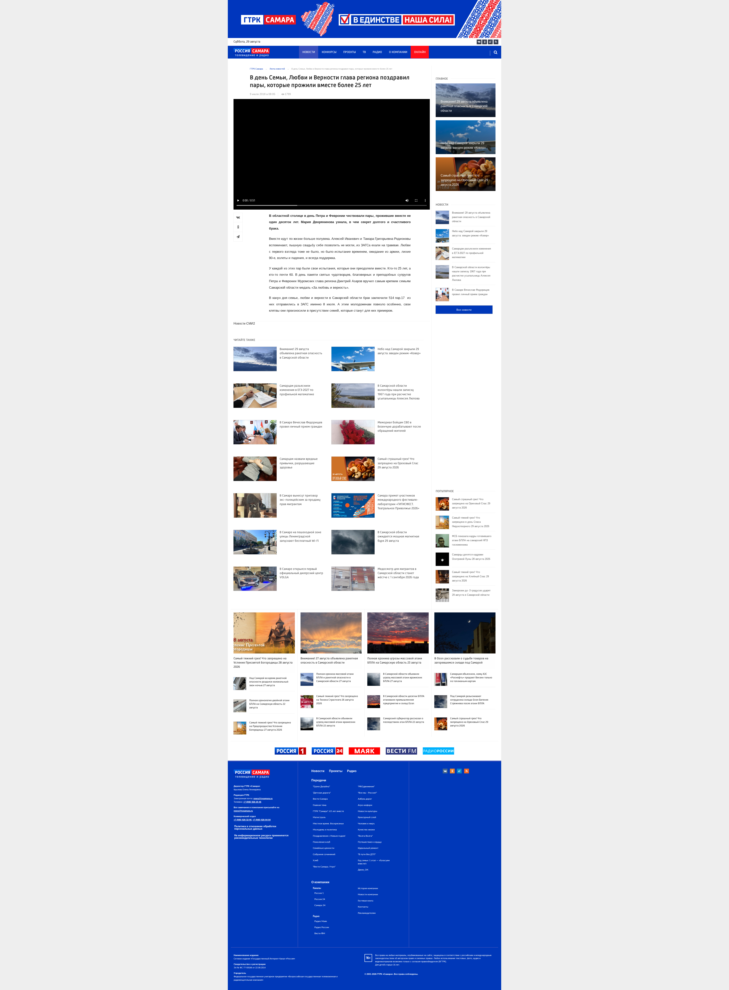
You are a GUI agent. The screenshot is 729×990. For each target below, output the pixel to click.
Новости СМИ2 (244, 323)
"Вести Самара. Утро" (324, 867)
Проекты (349, 52)
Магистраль (319, 817)
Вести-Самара (320, 799)
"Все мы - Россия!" (367, 793)
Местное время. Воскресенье (328, 823)
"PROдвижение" (366, 786)
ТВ (364, 52)
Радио (377, 52)
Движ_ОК (363, 870)
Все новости (464, 309)
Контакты (363, 907)
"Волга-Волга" (365, 836)
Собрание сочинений (324, 854)
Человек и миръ (366, 823)
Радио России (321, 927)
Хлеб (315, 860)
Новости (308, 52)
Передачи (318, 780)
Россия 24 (319, 899)
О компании (398, 52)
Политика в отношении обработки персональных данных (255, 827)
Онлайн (420, 52)
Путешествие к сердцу (370, 842)
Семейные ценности (323, 848)
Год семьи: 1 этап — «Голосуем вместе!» (374, 862)
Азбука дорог (365, 799)
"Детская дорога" (322, 793)
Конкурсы (329, 52)
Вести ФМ (319, 933)
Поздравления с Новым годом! (329, 836)
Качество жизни (366, 829)
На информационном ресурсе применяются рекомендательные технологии (261, 836)
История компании (368, 888)
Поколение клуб (321, 842)
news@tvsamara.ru (263, 798)
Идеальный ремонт (368, 848)
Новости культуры (367, 811)
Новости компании (368, 894)
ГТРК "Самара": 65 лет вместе (328, 811)
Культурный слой (367, 817)
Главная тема (319, 805)
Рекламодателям (367, 913)
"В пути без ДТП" (367, 854)
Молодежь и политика (325, 829)
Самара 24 (319, 905)
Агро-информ (365, 805)
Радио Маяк (320, 921)
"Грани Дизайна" (321, 786)
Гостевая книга (365, 901)
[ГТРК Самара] (252, 52)
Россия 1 (319, 893)
